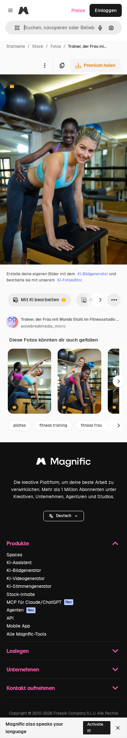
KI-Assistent (19, 562)
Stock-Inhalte (21, 594)
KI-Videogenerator (26, 578)
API (10, 618)
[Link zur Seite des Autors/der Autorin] (12, 323)
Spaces (14, 555)
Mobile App (18, 626)
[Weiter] (100, 299)
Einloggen (106, 10)
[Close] (117, 728)
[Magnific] (63, 463)
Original (42, 87)
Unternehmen (23, 669)
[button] (63, 516)
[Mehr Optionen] (44, 65)
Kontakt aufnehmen (31, 687)
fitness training (53, 425)
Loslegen (18, 650)
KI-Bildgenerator (93, 274)
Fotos (55, 46)
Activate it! (95, 727)
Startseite (16, 46)
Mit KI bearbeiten (36, 301)
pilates (19, 425)
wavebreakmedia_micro (43, 326)
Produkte (18, 543)
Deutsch (63, 515)
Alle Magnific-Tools (26, 634)
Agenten (20, 610)
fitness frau (91, 425)
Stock (37, 46)
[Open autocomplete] (14, 27)
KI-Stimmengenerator (29, 586)
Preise (78, 10)
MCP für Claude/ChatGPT (39, 602)
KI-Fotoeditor (69, 280)
